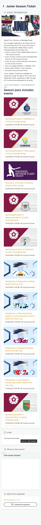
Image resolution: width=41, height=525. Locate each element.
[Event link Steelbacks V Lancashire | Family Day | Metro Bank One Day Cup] (20, 367)
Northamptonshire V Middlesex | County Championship (20, 120)
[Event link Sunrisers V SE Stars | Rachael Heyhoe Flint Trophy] (20, 170)
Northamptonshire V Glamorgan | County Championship (20, 152)
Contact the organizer (22, 505)
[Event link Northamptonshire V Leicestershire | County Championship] (20, 402)
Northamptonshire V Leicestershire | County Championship (16, 417)
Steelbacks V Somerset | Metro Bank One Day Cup (19, 349)
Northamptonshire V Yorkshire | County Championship (19, 250)
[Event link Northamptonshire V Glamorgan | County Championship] (20, 138)
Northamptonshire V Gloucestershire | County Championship (16, 217)
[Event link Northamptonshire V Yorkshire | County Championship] (20, 237)
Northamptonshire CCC (12, 500)
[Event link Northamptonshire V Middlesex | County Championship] (20, 106)
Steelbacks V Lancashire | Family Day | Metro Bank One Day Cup (18, 382)
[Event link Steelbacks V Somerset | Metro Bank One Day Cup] (20, 335)
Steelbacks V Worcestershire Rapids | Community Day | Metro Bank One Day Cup (20, 316)
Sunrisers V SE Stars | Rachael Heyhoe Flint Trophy (19, 184)
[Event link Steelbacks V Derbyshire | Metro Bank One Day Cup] (20, 269)
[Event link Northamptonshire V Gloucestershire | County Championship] (20, 202)
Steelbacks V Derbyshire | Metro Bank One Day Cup (20, 282)
